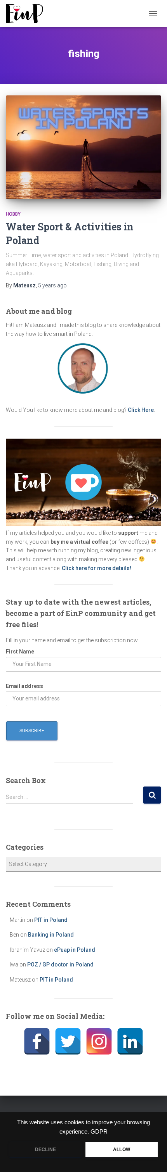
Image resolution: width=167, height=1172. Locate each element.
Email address (24, 686)
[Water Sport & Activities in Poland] (83, 147)
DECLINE (45, 1149)
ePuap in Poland (74, 950)
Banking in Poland (51, 935)
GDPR (99, 1132)
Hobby (13, 214)
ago (52, 285)
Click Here (141, 410)
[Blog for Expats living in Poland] (27, 13)
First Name (20, 651)
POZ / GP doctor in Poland (60, 964)
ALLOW (121, 1149)
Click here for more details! (96, 568)
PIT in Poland (51, 920)
